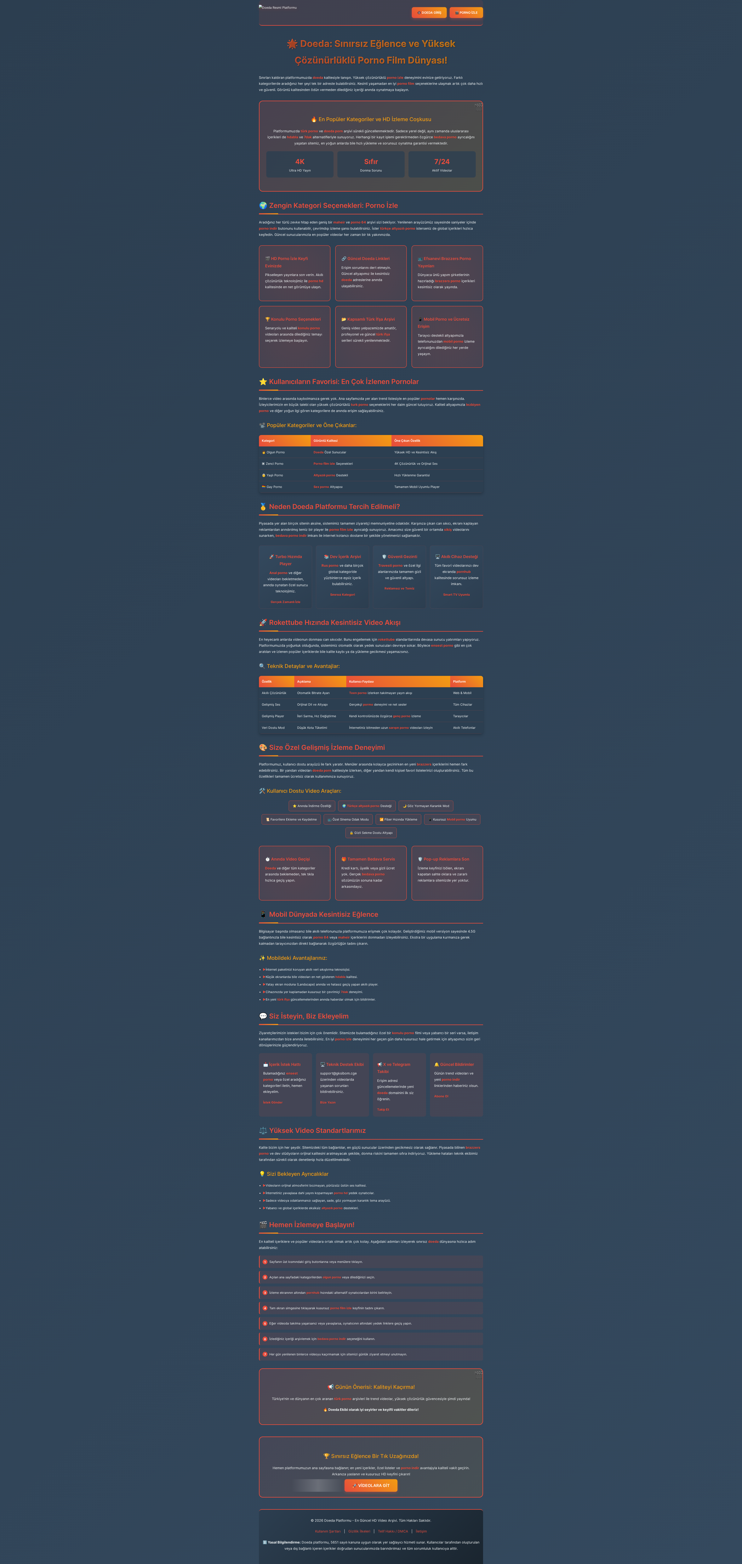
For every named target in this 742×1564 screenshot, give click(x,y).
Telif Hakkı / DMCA (393, 1531)
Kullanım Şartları (328, 1531)
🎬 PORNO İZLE (466, 12)
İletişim (421, 1531)
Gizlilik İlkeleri (359, 1531)
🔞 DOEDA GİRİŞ (429, 12)
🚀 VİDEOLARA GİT (371, 1485)
